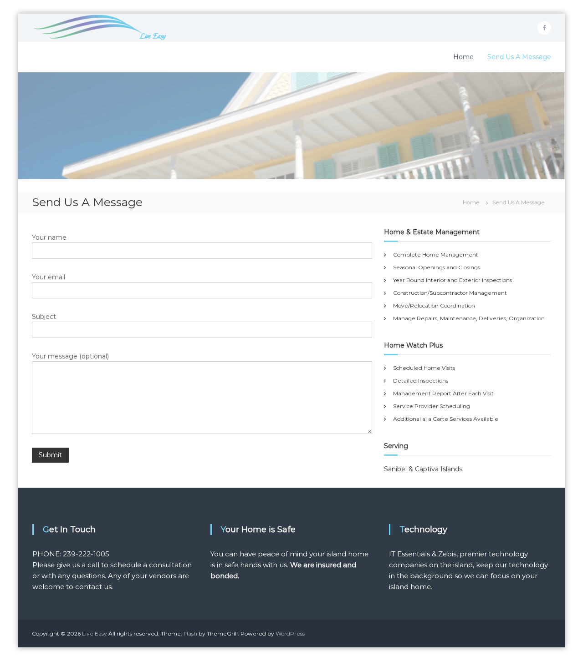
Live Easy (94, 633)
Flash (190, 633)
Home (463, 57)
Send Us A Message (519, 57)
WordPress (290, 633)
